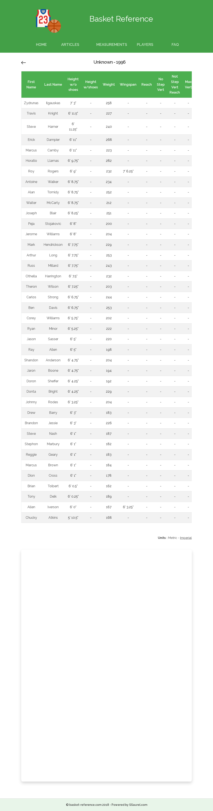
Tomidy (53, 192)
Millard (53, 266)
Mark (31, 245)
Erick (31, 140)
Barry (53, 413)
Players (145, 44)
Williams (53, 234)
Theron (31, 287)
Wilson (53, 287)
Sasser (53, 339)
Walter (31, 203)
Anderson (53, 360)
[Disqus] (106, 608)
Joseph (31, 213)
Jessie (53, 423)
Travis (31, 113)
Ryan (31, 329)
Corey (31, 318)
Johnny (31, 402)
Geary (53, 455)
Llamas (53, 161)
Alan (31, 192)
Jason (31, 339)
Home (41, 44)
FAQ (175, 44)
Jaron (31, 371)
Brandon (31, 423)
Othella (31, 276)
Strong (53, 297)
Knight (53, 113)
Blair (53, 213)
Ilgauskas (53, 103)
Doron (31, 381)
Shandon (31, 360)
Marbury (53, 444)
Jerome (31, 234)
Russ (31, 266)
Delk (53, 496)
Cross (53, 475)
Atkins (53, 518)
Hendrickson (53, 245)
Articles (70, 44)
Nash (53, 434)
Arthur (31, 255)
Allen (53, 350)
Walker (53, 182)
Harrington (53, 276)
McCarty (53, 203)
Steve (31, 127)
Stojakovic (53, 224)
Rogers (53, 171)
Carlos (31, 297)
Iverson (53, 507)
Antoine (31, 182)
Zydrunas (31, 103)
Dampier (53, 140)
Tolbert (53, 486)
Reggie (31, 455)
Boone (53, 371)
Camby (53, 150)
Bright (53, 391)
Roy (31, 171)
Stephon (31, 444)
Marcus (31, 150)
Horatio (31, 161)
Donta (31, 391)
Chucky (31, 518)
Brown (53, 465)
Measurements (111, 44)
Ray (31, 350)
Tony (31, 496)
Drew (31, 413)
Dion (31, 475)
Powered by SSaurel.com (129, 804)
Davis (53, 308)
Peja (31, 224)
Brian (31, 486)
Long (53, 255)
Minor (53, 329)
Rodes (53, 402)
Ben (31, 308)
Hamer (53, 127)
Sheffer (53, 381)
